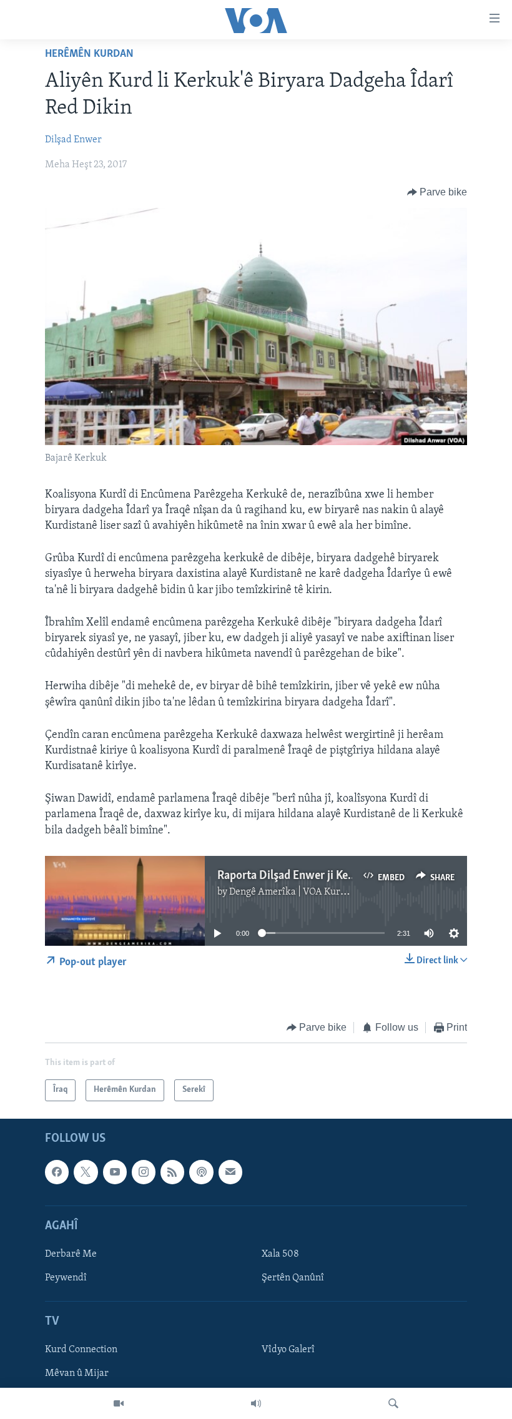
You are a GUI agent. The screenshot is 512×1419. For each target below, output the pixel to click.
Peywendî (66, 1278)
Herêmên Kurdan (89, 54)
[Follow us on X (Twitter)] (85, 1172)
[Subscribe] (230, 1172)
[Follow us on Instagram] (143, 1172)
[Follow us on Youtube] (115, 1172)
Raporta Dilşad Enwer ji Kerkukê (297, 876)
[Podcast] (201, 1172)
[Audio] (256, 1403)
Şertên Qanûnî (293, 1278)
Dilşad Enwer (73, 140)
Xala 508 (280, 1254)
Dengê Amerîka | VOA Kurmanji (297, 892)
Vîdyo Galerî (288, 1350)
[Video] (118, 1403)
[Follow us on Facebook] (57, 1172)
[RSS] (172, 1172)
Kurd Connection (81, 1350)
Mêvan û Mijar (77, 1373)
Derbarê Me (71, 1254)
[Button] (437, 192)
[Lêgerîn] (393, 1403)
